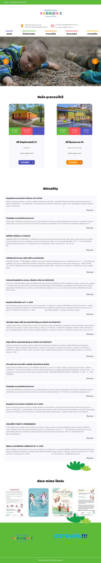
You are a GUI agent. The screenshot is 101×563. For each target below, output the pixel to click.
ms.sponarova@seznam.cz (64, 27)
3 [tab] (51, 82)
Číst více (90, 210)
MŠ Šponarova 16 (74, 142)
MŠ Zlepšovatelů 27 (26, 142)
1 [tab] (48, 82)
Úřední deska (29, 33)
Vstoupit (25, 162)
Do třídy (14, 132)
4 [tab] (53, 82)
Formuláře (92, 33)
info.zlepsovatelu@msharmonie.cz (66, 25)
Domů (9, 33)
